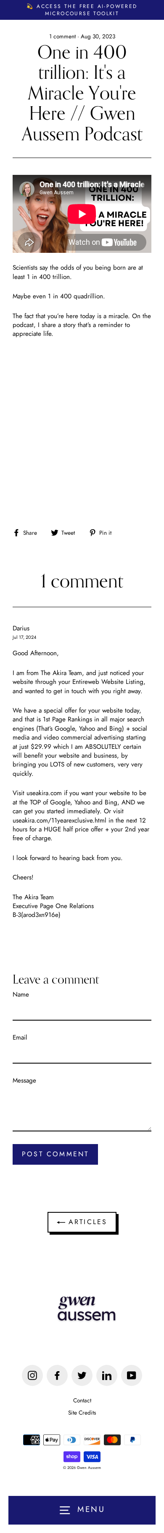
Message (24, 1080)
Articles (86, 1222)
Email (20, 1037)
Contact (82, 1400)
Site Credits (82, 1412)
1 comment (63, 36)
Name (21, 994)
